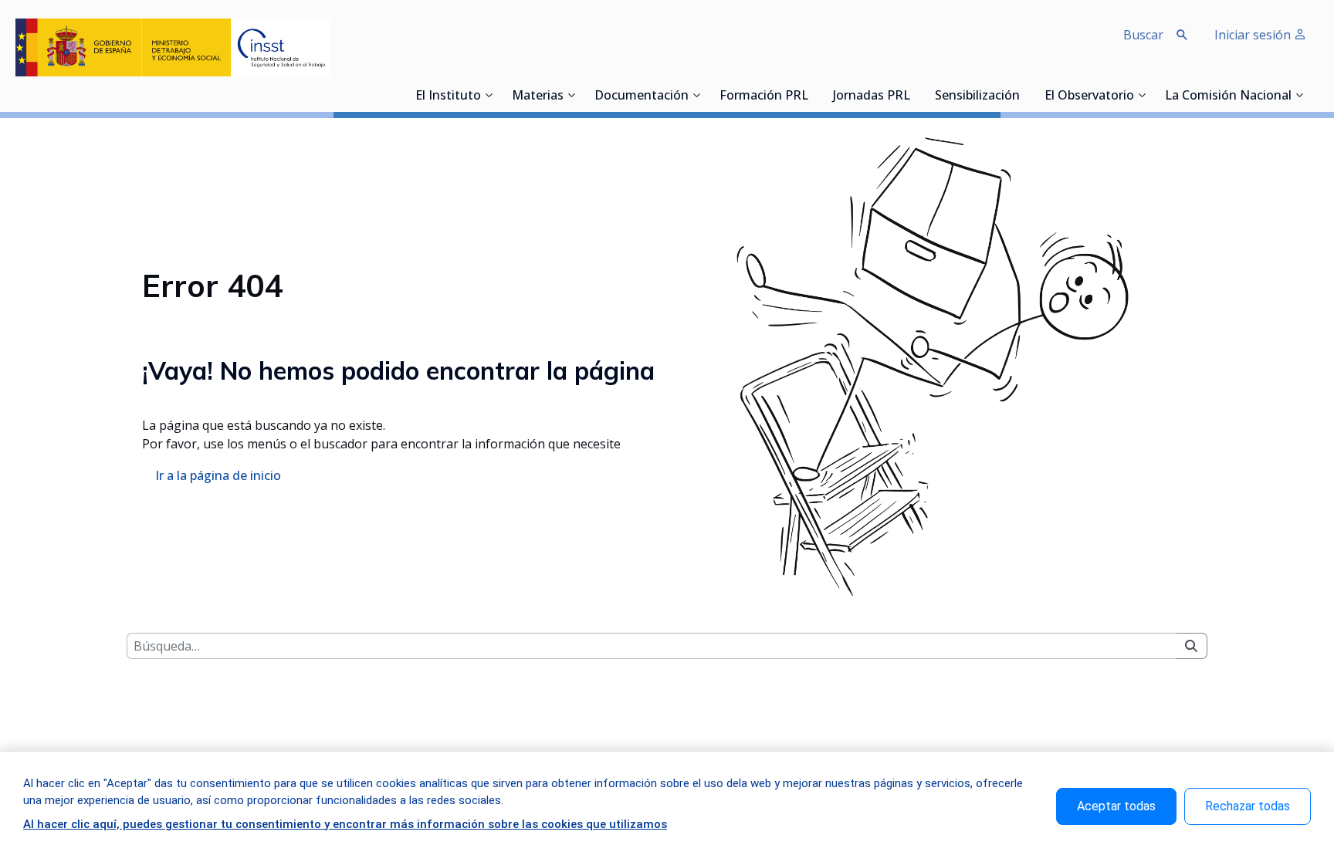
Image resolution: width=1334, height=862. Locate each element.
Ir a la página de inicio (218, 475)
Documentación (641, 96)
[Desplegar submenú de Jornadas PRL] (914, 95)
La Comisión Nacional (1228, 96)
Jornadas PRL (871, 96)
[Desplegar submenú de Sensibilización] (1024, 95)
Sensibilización (977, 96)
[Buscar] (1191, 646)
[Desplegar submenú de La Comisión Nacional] (1299, 95)
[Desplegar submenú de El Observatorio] (1141, 95)
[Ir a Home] (172, 47)
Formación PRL (763, 96)
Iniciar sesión (1254, 34)
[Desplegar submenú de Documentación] (696, 95)
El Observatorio (1089, 96)
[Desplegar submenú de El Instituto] (488, 95)
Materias (538, 96)
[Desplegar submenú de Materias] (571, 95)
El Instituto (448, 96)
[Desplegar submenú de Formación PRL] (813, 95)
